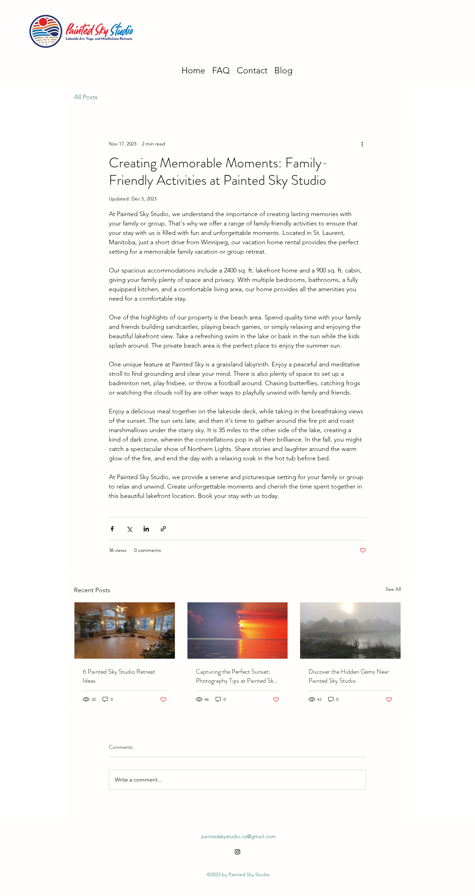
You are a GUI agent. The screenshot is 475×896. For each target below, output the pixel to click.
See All (393, 589)
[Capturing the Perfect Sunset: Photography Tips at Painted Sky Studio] (237, 630)
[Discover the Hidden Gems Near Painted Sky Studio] (350, 630)
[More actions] (362, 144)
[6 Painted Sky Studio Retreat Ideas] (124, 630)
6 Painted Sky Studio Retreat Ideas (119, 676)
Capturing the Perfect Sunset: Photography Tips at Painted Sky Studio (236, 676)
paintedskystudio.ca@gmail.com (238, 836)
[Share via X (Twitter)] (129, 528)
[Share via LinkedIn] (146, 528)
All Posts (86, 97)
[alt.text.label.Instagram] (237, 851)
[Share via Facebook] (112, 528)
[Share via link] (163, 528)
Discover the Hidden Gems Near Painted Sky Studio (348, 676)
